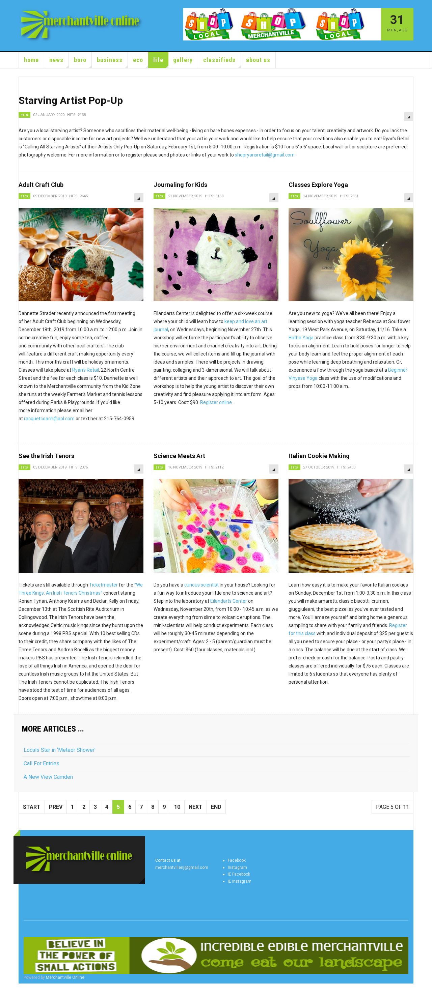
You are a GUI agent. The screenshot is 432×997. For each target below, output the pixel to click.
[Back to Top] (6, 990)
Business (110, 59)
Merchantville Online (65, 977)
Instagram (237, 867)
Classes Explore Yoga (318, 184)
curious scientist (201, 585)
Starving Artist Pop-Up (71, 100)
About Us (258, 59)
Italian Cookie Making (319, 455)
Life (158, 59)
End (216, 807)
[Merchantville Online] (82, 25)
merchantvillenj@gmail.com (181, 867)
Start (31, 807)
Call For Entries (41, 763)
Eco (138, 59)
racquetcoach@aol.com (49, 418)
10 (177, 807)
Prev (55, 807)
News (56, 59)
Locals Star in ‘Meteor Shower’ (60, 750)
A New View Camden (48, 777)
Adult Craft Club (41, 184)
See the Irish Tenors (46, 455)
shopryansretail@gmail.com (265, 155)
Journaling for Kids (180, 184)
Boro (80, 59)
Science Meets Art (179, 455)
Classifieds (219, 59)
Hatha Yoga (301, 337)
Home (31, 59)
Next (195, 807)
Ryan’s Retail (85, 370)
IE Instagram (239, 881)
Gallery (183, 59)
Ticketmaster (103, 585)
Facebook (237, 860)
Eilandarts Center (228, 601)
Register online (216, 402)
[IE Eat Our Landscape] (216, 955)
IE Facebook (239, 874)
